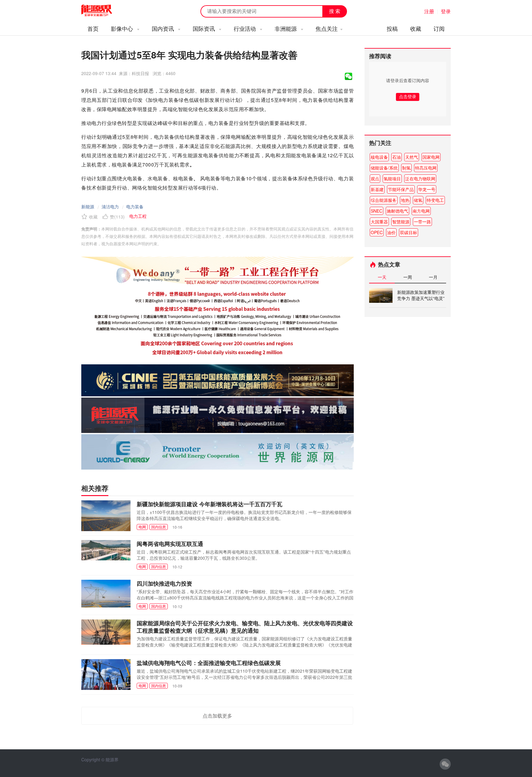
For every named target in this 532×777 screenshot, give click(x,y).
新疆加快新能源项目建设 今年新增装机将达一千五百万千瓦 (209, 504)
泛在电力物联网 (420, 178)
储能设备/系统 (384, 168)
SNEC (376, 211)
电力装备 (134, 206)
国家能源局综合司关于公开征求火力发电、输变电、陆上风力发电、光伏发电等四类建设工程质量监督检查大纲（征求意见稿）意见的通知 (245, 627)
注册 (429, 11)
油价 (391, 232)
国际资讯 (204, 28)
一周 (407, 277)
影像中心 (123, 28)
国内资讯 (163, 28)
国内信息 (158, 526)
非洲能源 (286, 28)
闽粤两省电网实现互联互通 (170, 544)
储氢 (418, 200)
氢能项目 (392, 178)
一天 (382, 277)
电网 (142, 526)
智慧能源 (400, 221)
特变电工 (435, 200)
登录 (446, 11)
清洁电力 (110, 206)
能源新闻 (102, 11)
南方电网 (421, 211)
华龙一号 (426, 189)
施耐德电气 (397, 211)
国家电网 (431, 157)
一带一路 (422, 221)
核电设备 (379, 157)
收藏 (415, 28)
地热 (405, 200)
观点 (375, 178)
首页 (93, 28)
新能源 (87, 206)
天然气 (411, 157)
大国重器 (379, 221)
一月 (433, 277)
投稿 (392, 28)
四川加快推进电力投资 (164, 583)
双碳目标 (408, 232)
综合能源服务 (384, 200)
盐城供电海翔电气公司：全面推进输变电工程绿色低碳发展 (209, 663)
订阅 (439, 28)
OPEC (377, 232)
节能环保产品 (401, 189)
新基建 (377, 189)
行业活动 (245, 28)
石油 (396, 157)
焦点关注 (327, 28)
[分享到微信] (348, 76)
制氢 (406, 168)
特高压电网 (426, 168)
